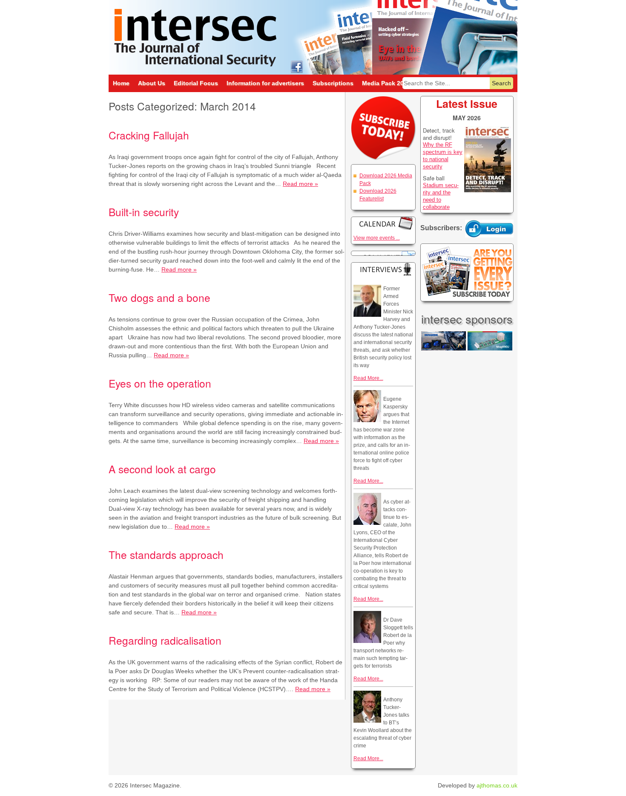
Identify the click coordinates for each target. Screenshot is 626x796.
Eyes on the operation (160, 383)
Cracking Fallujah (149, 134)
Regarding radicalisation (165, 640)
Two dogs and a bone (159, 297)
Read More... (368, 378)
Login (489, 228)
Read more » (300, 183)
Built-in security (144, 211)
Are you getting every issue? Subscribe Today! (467, 272)
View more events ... (376, 238)
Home (121, 83)
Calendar (383, 223)
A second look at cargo (162, 468)
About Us (151, 83)
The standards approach (166, 554)
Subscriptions (333, 83)
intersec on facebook (296, 66)
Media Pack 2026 (386, 83)
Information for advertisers (265, 83)
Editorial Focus (196, 83)
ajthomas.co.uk (497, 785)
